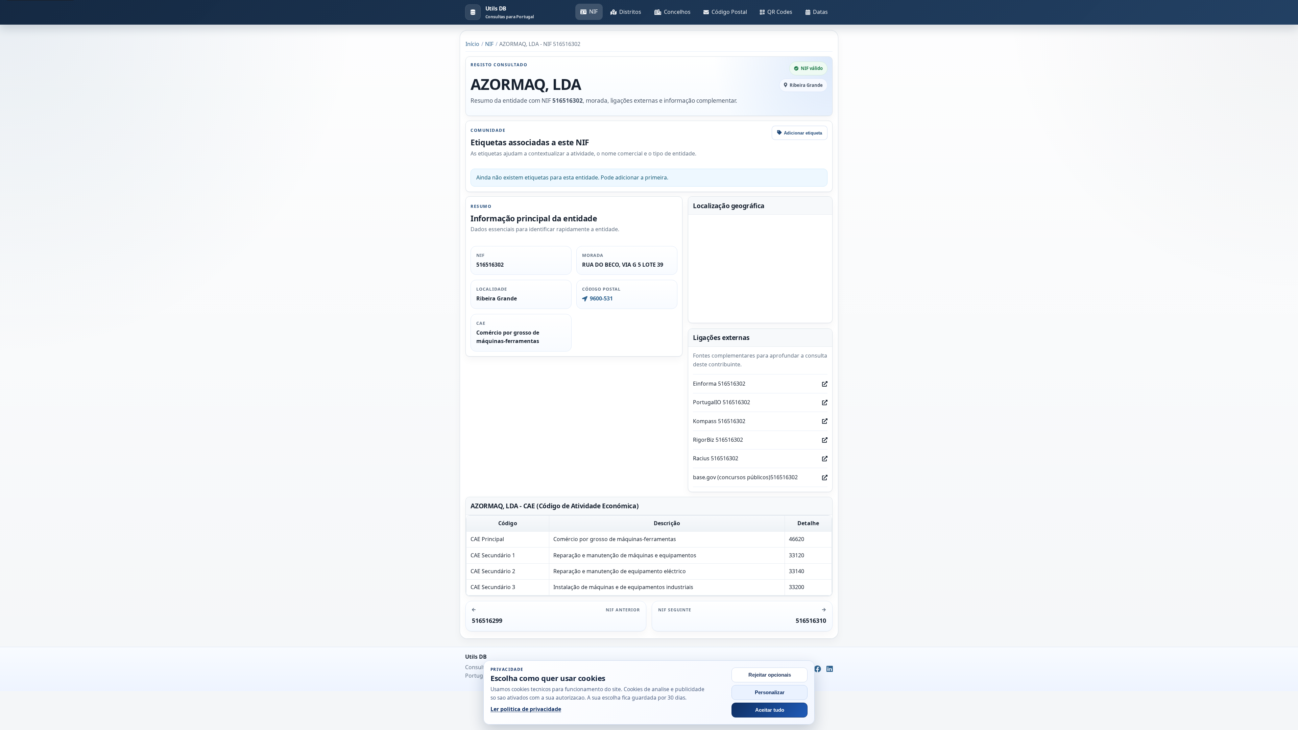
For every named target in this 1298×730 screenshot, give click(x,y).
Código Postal (729, 12)
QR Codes (779, 12)
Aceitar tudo (769, 710)
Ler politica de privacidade (525, 709)
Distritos (630, 12)
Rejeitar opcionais (769, 675)
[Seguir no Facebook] (817, 669)
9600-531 (601, 298)
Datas (820, 12)
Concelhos (677, 12)
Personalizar (770, 692)
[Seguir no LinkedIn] (829, 669)
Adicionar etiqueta (803, 133)
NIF (593, 11)
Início (472, 44)
